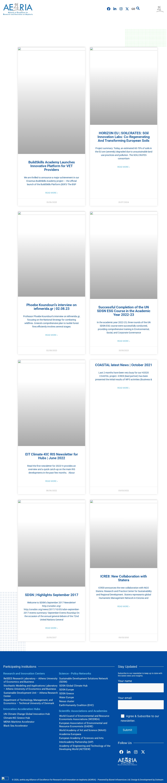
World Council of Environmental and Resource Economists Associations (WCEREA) (84, 717)
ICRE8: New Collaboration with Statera (123, 578)
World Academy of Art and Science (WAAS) (82, 730)
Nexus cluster (66, 701)
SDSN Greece (66, 693)
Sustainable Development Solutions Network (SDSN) (83, 680)
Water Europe (66, 697)
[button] (138, 8)
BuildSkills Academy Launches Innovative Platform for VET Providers (51, 166)
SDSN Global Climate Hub (73, 685)
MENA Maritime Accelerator (19, 721)
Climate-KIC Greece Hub (17, 717)
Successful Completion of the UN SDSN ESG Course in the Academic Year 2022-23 (123, 311)
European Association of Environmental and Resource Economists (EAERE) (83, 725)
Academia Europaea (70, 734)
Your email (125, 698)
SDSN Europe (66, 689)
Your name (125, 681)
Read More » (51, 193)
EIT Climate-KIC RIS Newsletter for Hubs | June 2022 (51, 456)
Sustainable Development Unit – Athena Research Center (31, 694)
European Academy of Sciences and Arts (81, 738)
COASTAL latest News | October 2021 (123, 365)
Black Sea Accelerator (16, 725)
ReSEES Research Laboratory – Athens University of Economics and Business (30, 680)
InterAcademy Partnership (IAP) (76, 742)
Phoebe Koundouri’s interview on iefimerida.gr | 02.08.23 (51, 307)
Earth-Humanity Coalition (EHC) (76, 705)
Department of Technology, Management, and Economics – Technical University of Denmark (29, 702)
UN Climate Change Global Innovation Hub (27, 714)
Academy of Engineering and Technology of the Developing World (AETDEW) (84, 747)
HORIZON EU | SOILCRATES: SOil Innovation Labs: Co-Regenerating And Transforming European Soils (124, 137)
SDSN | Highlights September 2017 (51, 595)
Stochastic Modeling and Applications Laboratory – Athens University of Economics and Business (30, 687)
